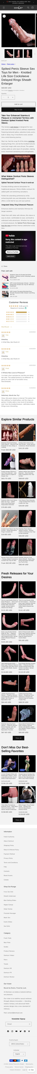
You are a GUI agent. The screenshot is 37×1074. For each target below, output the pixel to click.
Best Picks (7, 942)
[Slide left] (2, 54)
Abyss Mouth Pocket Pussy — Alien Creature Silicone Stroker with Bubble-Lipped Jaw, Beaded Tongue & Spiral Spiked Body (27, 726)
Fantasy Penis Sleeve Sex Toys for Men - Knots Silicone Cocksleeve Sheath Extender (27, 444)
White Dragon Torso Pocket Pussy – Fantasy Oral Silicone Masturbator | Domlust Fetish (26, 807)
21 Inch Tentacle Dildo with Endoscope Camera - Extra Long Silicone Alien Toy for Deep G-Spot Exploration (9, 776)
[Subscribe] (29, 1024)
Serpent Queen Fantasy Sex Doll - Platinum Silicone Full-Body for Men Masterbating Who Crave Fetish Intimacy (27, 776)
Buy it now (18, 110)
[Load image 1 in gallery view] (9, 53)
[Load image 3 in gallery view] (28, 53)
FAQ (5, 867)
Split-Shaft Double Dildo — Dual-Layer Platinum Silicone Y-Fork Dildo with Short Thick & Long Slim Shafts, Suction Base (9, 666)
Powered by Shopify (18, 1064)
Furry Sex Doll (8, 892)
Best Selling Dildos (10, 900)
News (5, 960)
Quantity (4, 93)
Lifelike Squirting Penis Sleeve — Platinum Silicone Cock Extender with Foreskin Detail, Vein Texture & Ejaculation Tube (9, 696)
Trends (6, 964)
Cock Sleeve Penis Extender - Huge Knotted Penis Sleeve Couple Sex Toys (27, 501)
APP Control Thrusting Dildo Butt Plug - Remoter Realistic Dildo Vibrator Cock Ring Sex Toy (22, 293)
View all (18, 738)
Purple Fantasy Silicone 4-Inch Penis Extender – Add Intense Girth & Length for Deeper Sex (9, 474)
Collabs (6, 880)
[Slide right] (35, 54)
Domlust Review (9, 977)
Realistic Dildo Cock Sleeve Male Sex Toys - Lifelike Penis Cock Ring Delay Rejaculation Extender (9, 502)
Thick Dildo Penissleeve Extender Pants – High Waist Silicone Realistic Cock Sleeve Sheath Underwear (9, 807)
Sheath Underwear (10, 896)
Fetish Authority (9, 837)
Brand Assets (8, 875)
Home (3, 64)
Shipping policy (29, 1067)
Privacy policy (9, 1067)
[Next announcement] (33, 2)
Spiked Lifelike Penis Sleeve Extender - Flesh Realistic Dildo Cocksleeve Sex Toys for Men (27, 474)
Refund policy (29, 1064)
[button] (4, 8)
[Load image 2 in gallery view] (18, 53)
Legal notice (25, 1070)
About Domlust (9, 841)
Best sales (10, 64)
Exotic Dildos (8, 922)
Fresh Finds (7, 938)
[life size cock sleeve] (18, 172)
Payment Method (9, 854)
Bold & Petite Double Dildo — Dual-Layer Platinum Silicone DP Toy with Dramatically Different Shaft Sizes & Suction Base (27, 634)
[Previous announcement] (3, 2)
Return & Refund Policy (11, 850)
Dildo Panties (8, 909)
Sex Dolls (7, 926)
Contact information (15, 1070)
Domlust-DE (8, 968)
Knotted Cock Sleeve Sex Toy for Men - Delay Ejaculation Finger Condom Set (9, 530)
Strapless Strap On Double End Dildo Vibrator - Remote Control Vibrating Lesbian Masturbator (22, 276)
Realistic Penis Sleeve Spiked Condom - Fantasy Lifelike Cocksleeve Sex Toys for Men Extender (27, 531)
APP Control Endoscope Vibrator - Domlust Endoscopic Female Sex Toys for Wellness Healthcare (22, 284)
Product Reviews (9, 951)
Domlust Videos (9, 955)
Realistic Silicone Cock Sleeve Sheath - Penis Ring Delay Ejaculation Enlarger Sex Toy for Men (26, 560)
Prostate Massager (10, 913)
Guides (6, 947)
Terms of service (19, 1067)
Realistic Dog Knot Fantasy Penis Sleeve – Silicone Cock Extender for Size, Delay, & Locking (9, 445)
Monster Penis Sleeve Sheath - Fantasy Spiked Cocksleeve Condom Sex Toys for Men (9, 559)
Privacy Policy (8, 858)
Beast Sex (7, 917)
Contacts (6, 871)
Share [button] (5, 266)
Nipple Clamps (8, 905)
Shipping (10, 90)
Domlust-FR (8, 972)
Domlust (11, 1064)
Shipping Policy (9, 845)
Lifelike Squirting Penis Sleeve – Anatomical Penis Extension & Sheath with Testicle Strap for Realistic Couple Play (26, 696)
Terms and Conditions (11, 862)
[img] (5, 332)
